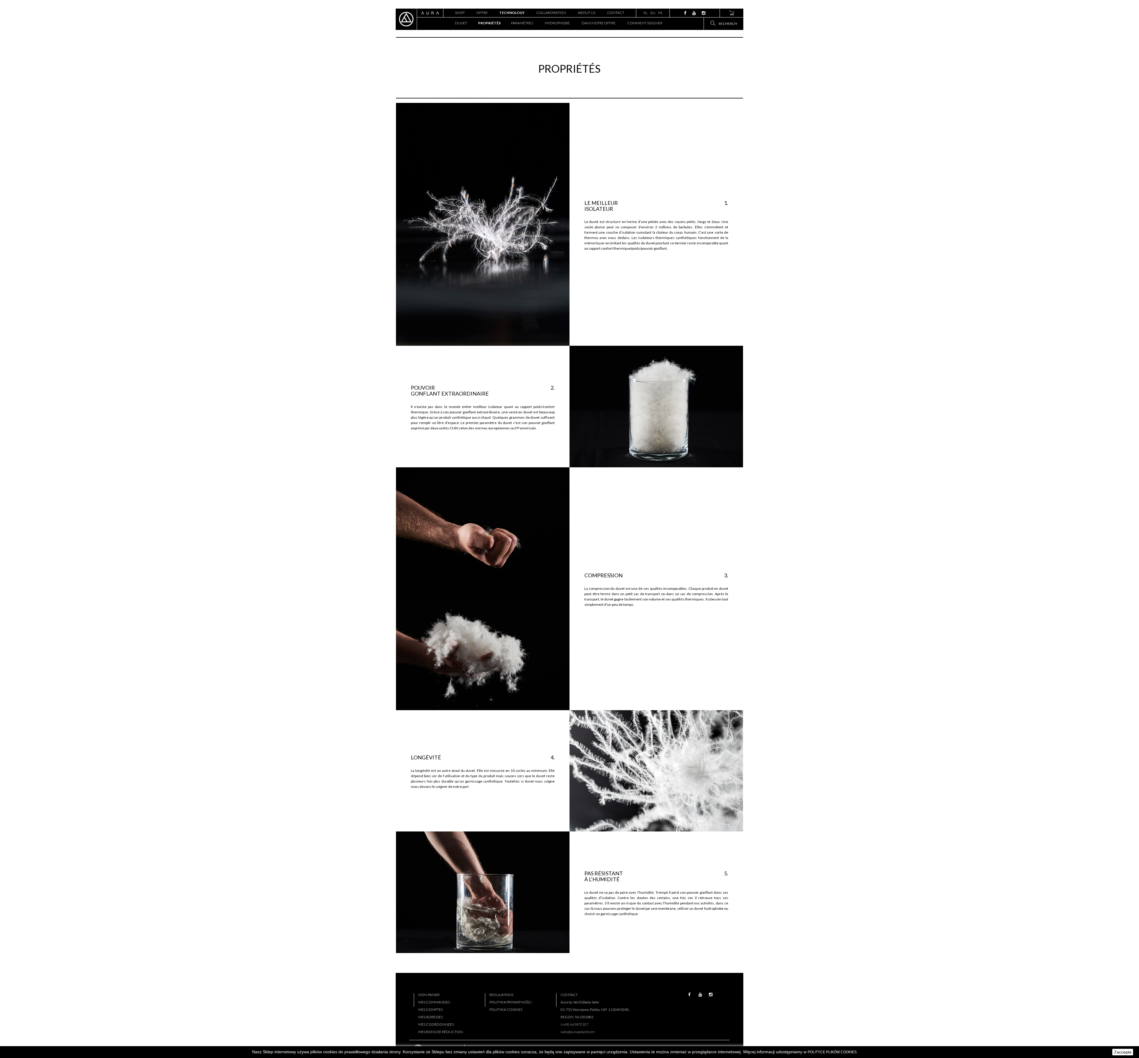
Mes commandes (434, 1002)
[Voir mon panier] (731, 12)
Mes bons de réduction (440, 1032)
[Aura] (406, 19)
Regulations (501, 994)
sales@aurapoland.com (578, 1032)
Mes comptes (430, 1009)
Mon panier (429, 994)
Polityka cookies (505, 1009)
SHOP (459, 12)
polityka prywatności (510, 1002)
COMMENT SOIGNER (644, 23)
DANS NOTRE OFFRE (598, 23)
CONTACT (615, 12)
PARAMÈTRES (522, 23)
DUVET (461, 23)
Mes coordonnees (436, 1024)
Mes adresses (430, 1017)
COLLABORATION (551, 12)
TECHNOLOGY (511, 12)
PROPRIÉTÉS (489, 23)
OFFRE (482, 12)
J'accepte (1123, 1052)
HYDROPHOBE (557, 23)
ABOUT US (586, 12)
